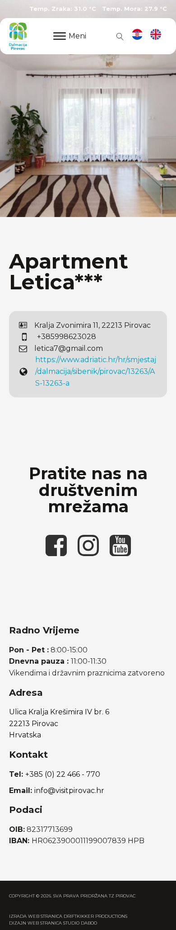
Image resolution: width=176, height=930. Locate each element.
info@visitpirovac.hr (69, 790)
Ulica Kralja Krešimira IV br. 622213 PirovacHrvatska (59, 723)
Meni (77, 36)
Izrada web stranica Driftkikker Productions (68, 916)
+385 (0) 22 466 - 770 (62, 774)
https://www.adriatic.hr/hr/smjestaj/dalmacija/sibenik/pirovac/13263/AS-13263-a (95, 371)
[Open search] (118, 36)
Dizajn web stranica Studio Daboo (53, 923)
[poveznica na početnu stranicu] (18, 36)
